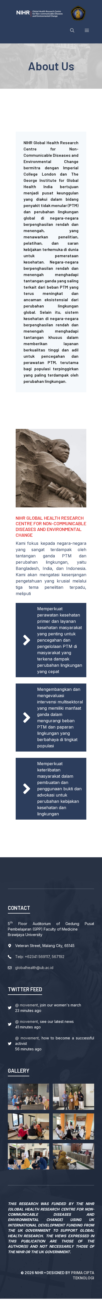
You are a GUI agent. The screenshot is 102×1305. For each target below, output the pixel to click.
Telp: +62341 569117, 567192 (39, 956)
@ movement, (27, 1005)
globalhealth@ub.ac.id (34, 967)
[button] (72, 30)
